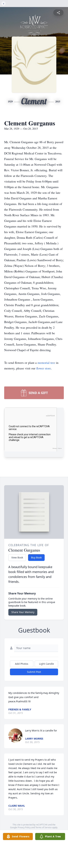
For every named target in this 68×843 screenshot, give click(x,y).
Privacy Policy (24, 827)
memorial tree (46, 362)
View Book (17, 557)
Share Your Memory (22, 612)
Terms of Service (43, 827)
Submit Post (34, 671)
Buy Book (36, 557)
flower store (43, 368)
